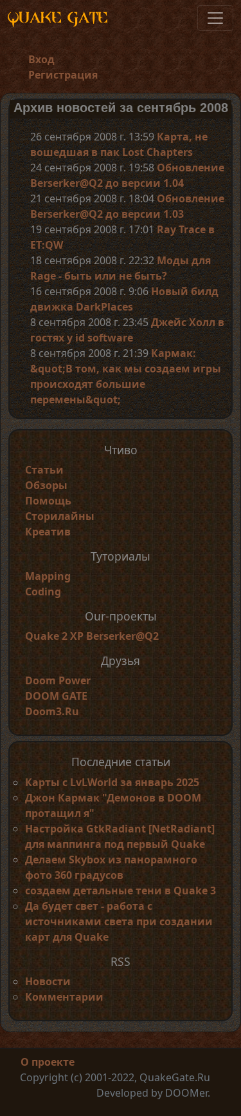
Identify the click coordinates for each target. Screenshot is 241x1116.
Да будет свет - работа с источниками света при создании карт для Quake (119, 921)
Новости (48, 981)
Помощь (48, 501)
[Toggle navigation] (215, 18)
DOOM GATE (56, 696)
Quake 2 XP (55, 636)
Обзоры (46, 485)
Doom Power (58, 680)
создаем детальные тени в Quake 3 (120, 890)
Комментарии (64, 997)
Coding (43, 591)
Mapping (48, 576)
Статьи (44, 470)
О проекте (48, 1062)
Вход (41, 59)
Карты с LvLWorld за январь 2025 (112, 782)
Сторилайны (59, 516)
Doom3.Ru (52, 711)
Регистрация (63, 75)
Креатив (48, 531)
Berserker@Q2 (122, 636)
